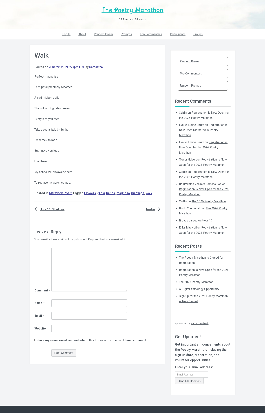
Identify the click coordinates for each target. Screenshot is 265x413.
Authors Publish (199, 323)
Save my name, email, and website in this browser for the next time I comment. (92, 340)
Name (39, 303)
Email (39, 315)
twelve (150, 209)
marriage (137, 193)
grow (101, 193)
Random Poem (103, 34)
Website (40, 328)
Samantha (96, 67)
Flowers (90, 193)
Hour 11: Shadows (52, 209)
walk (149, 193)
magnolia (123, 193)
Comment (42, 290)
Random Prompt (190, 85)
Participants (178, 34)
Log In (66, 34)
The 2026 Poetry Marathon (209, 201)
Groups (198, 34)
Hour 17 (207, 220)
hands (110, 193)
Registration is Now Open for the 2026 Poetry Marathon (203, 130)
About (82, 34)
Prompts (126, 34)
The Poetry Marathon (132, 10)
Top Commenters (151, 34)
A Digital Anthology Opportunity (199, 289)
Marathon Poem (60, 193)
